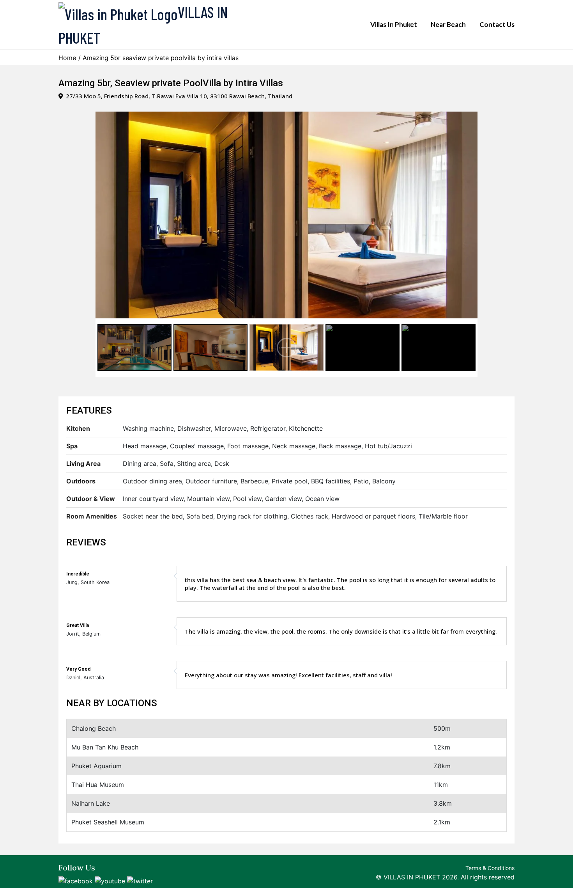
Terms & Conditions (490, 868)
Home (67, 58)
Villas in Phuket (393, 24)
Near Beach (448, 24)
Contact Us (497, 24)
